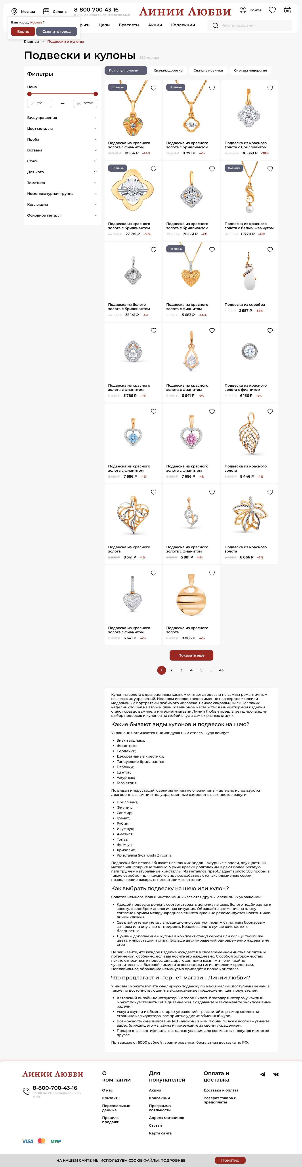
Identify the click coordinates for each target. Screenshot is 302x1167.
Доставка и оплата (221, 1090)
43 (221, 670)
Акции (155, 25)
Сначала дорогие (168, 70)
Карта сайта (160, 1133)
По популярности (123, 70)
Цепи (104, 25)
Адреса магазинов (166, 1118)
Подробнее (173, 1160)
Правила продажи (110, 1120)
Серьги (82, 25)
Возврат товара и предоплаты (220, 1100)
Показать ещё (191, 655)
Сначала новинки (208, 70)
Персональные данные (116, 1108)
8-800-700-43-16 (96, 9)
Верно (23, 31)
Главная (31, 41)
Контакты (111, 1098)
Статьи (155, 1125)
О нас (107, 1090)
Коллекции (183, 25)
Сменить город (56, 31)
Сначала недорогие (250, 70)
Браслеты (129, 25)
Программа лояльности (160, 1108)
